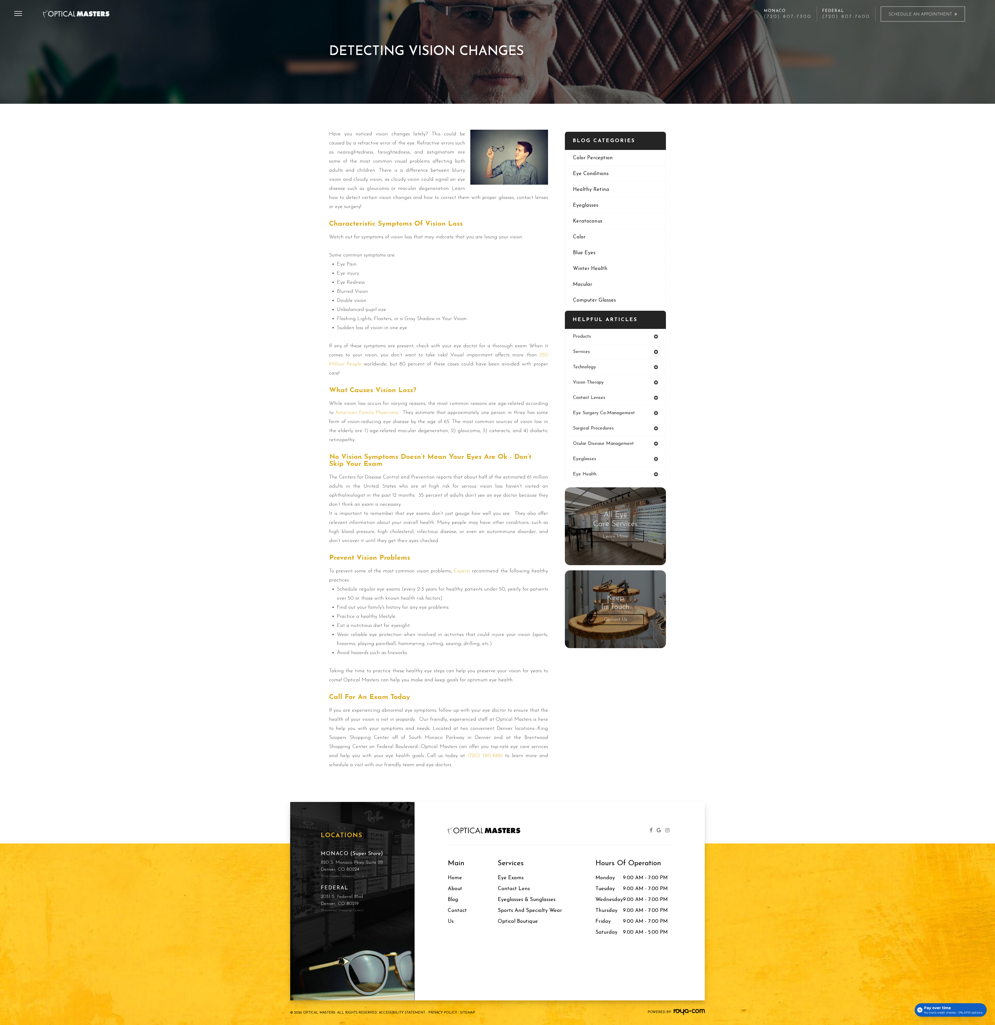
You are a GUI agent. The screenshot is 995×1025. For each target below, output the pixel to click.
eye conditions (591, 173)
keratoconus (587, 221)
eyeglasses (585, 205)
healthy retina (591, 189)
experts (462, 571)
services (581, 352)
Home (455, 878)
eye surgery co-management (604, 413)
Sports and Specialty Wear (530, 910)
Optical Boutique (518, 921)
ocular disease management (603, 443)
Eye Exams (511, 878)
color (579, 237)
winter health (590, 268)
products (582, 336)
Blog (453, 899)
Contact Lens (514, 888)
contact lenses (589, 398)
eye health (584, 474)
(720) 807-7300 (788, 17)
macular (582, 284)
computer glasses (594, 300)
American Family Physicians (366, 412)
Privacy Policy (442, 1012)
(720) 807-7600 (846, 17)
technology (584, 367)
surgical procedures (593, 428)
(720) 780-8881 (485, 755)
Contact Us (615, 619)
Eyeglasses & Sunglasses (527, 899)
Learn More (615, 536)
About (455, 888)
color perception (593, 158)
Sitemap (467, 1012)
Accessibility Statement (402, 1012)
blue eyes (584, 252)
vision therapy (588, 382)
